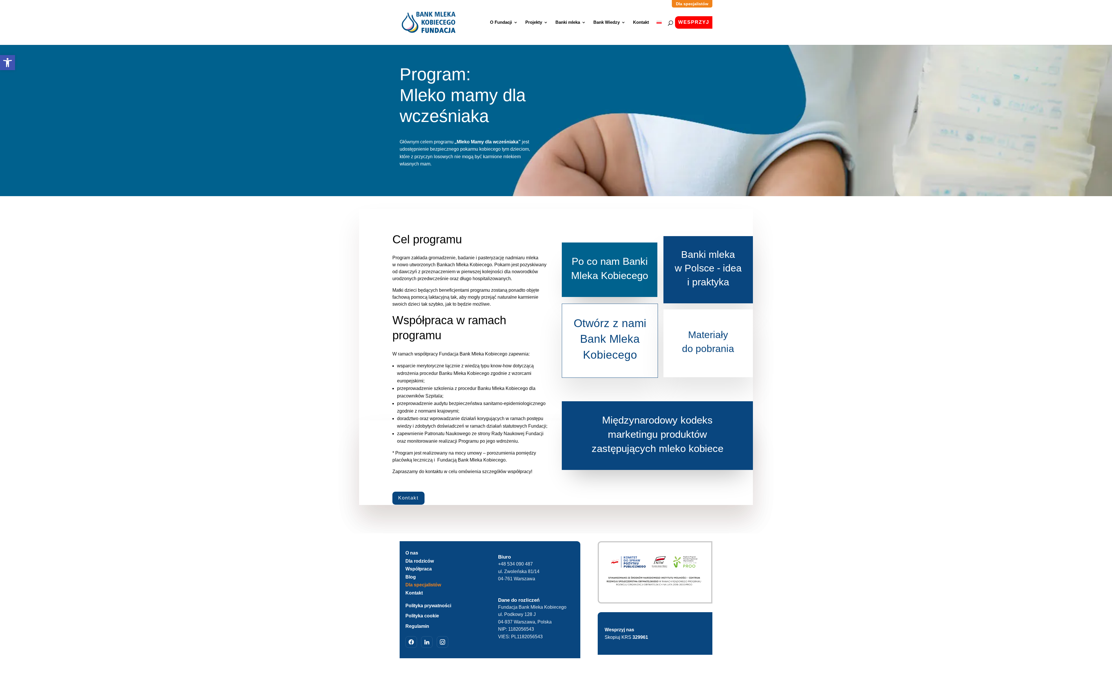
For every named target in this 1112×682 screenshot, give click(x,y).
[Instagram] (442, 642)
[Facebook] (411, 642)
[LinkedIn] (427, 642)
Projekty (533, 22)
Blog (410, 577)
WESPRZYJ (693, 22)
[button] (7, 62)
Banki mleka (567, 22)
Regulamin (417, 626)
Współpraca (418, 568)
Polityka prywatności (428, 605)
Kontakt (641, 22)
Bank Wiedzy (606, 22)
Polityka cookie (422, 615)
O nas (411, 552)
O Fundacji (501, 22)
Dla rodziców (419, 561)
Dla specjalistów (423, 584)
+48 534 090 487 (515, 563)
